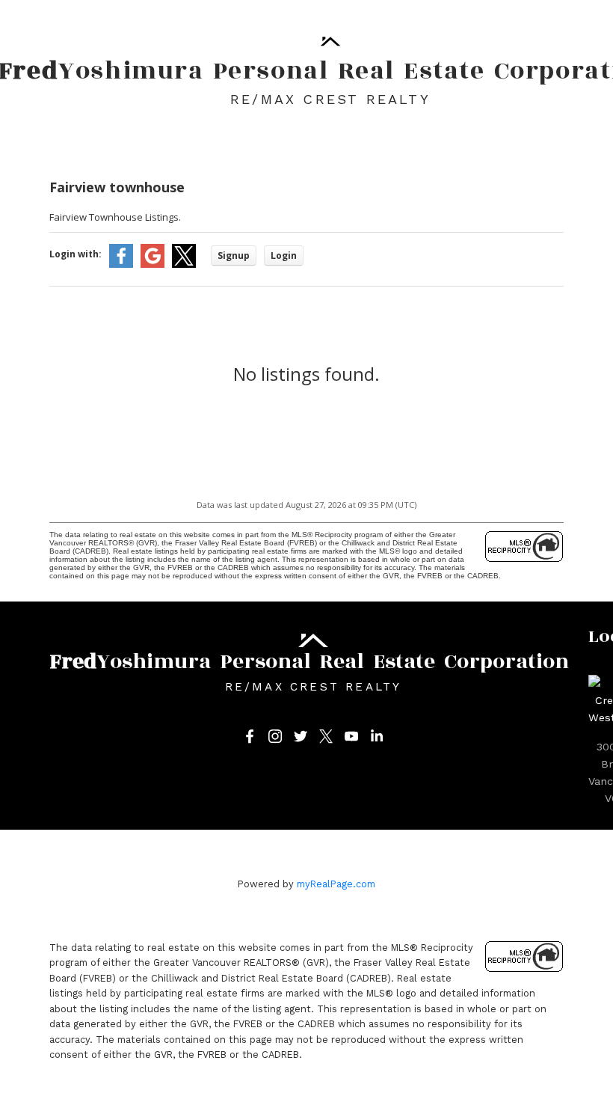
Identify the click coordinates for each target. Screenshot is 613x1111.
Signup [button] (234, 255)
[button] (249, 736)
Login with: (75, 254)
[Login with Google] (152, 264)
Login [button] (284, 255)
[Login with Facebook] (121, 264)
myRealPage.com (336, 884)
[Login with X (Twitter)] (184, 264)
